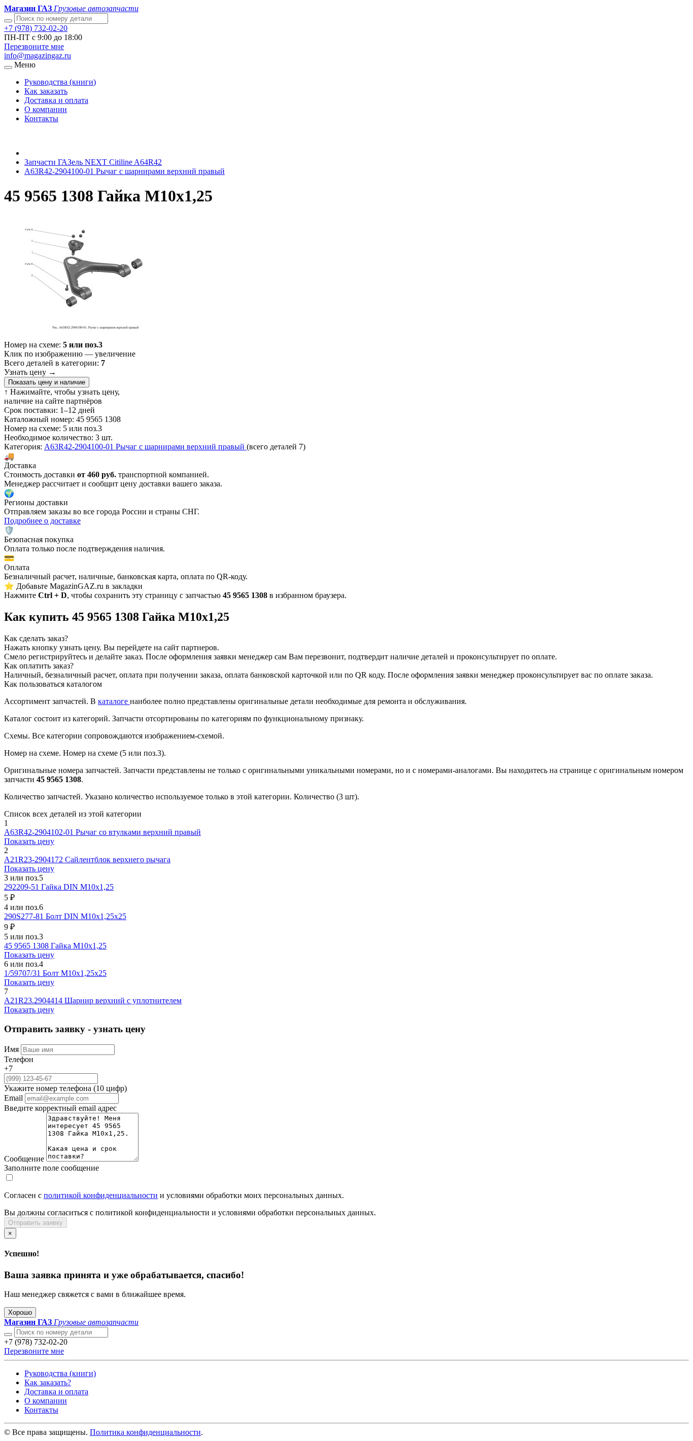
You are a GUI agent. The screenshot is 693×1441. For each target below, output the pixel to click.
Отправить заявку (35, 1222)
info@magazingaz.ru (37, 55)
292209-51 (22, 887)
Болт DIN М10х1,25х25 (86, 916)
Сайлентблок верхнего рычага (117, 859)
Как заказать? (47, 1382)
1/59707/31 (23, 973)
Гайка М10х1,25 (79, 945)
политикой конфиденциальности (101, 1195)
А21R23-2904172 (34, 859)
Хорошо (20, 1312)
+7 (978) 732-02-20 (35, 28)
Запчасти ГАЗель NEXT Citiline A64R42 (93, 162)
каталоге (114, 701)
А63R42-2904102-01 (40, 832)
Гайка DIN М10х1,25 (77, 887)
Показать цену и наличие (46, 382)
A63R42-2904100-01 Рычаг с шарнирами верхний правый (124, 171)
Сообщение (24, 1158)
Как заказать (45, 91)
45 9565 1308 (27, 945)
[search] (8, 1334)
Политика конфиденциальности (145, 1432)
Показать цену (29, 841)
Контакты (41, 118)
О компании (45, 109)
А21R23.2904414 (34, 1000)
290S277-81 (25, 916)
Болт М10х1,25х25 (75, 973)
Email (13, 1098)
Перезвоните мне (34, 46)
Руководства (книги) (60, 82)
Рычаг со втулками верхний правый (138, 832)
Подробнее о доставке (42, 520)
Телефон (18, 1059)
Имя (11, 1049)
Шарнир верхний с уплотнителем (123, 1000)
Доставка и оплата (56, 100)
